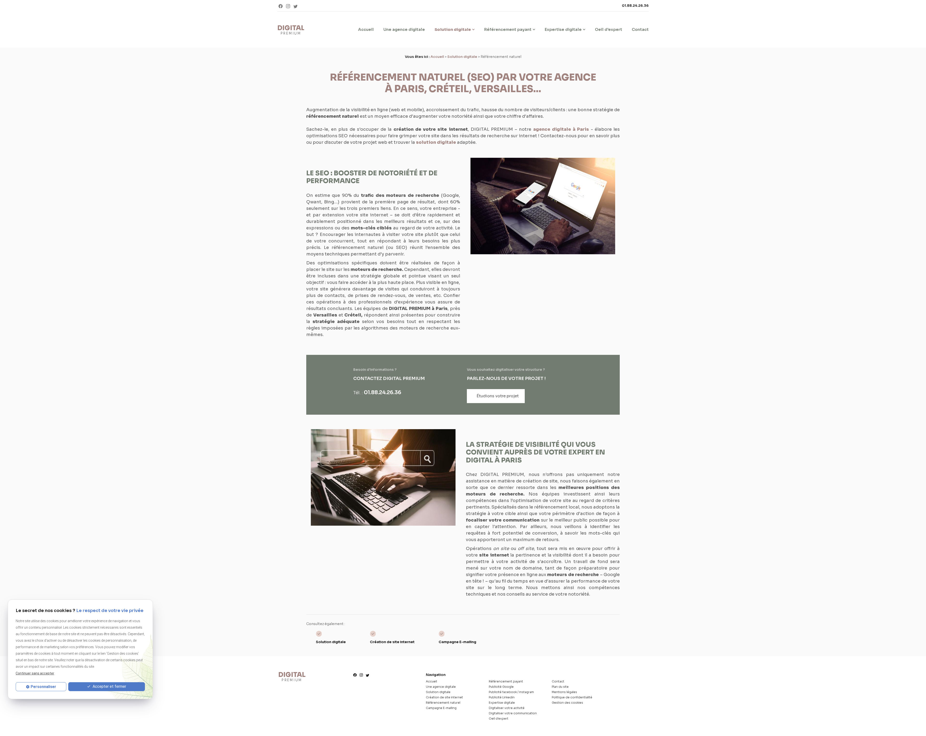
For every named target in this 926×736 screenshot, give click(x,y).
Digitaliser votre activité (506, 708)
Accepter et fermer (109, 686)
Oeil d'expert (608, 29)
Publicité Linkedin (502, 697)
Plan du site (560, 686)
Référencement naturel (443, 702)
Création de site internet (392, 642)
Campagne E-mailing (457, 642)
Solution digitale (453, 29)
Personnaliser (43, 686)
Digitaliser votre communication (513, 713)
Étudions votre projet (498, 396)
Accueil (366, 29)
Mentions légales (564, 692)
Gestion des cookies (567, 702)
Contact (640, 29)
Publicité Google (501, 686)
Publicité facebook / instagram (511, 692)
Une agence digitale (404, 29)
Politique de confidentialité (572, 697)
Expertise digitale (563, 29)
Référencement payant (507, 29)
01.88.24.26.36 (635, 5)
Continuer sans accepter (35, 673)
